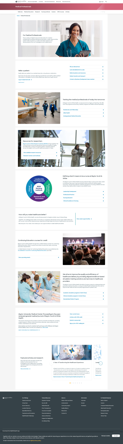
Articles (67, 12)
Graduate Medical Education (107, 405)
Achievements (64, 403)
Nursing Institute (45, 12)
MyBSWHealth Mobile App (28, 415)
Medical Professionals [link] (25, 15)
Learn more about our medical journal (28, 330)
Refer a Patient (104, 400)
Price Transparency (46, 408)
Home (18, 15)
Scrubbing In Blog (46, 421)
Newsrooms (64, 410)
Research (37, 12)
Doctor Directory (26, 405)
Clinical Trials (103, 415)
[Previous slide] (51, 363)
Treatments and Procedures (28, 413)
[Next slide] (100, 363)
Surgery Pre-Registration (47, 418)
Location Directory (26, 408)
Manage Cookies (105, 435)
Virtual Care (25, 403)
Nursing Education (105, 410)
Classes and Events (26, 400)
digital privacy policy (35, 440)
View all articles (24, 369)
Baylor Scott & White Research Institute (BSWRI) (35, 143)
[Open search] (106, 1)
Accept (116, 435)
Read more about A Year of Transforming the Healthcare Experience (68, 376)
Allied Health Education (106, 408)
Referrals (20, 12)
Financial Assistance (46, 413)
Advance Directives (46, 415)
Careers (54, 12)
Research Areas (104, 413)
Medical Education (29, 12)
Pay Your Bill (44, 403)
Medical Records (45, 405)
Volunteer (83, 400)
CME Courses (60, 12)
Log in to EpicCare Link (24, 79)
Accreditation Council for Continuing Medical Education (32, 250)
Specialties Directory (26, 410)
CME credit (45, 327)
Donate (82, 403)
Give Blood (83, 405)
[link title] (20, 1)
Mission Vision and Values (67, 400)
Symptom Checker (46, 400)
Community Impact (65, 405)
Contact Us (64, 413)
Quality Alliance (64, 408)
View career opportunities (83, 219)
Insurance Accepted (46, 410)
